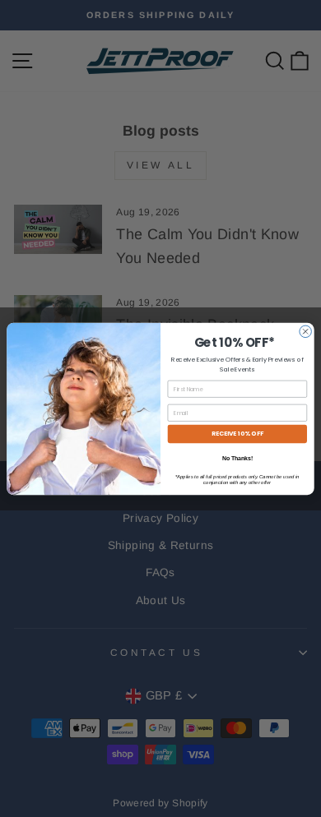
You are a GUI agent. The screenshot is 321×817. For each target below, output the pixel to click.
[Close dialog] (306, 331)
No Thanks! (237, 458)
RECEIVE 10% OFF (237, 433)
